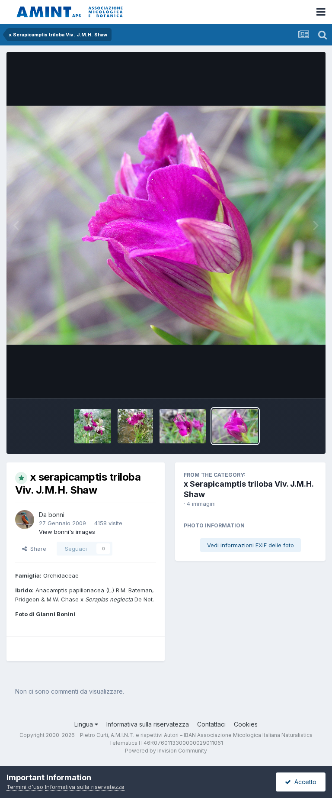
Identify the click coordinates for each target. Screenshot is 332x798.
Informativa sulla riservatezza (147, 724)
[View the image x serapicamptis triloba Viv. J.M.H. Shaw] (92, 426)
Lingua (84, 724)
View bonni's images (67, 531)
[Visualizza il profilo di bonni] (24, 519)
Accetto (303, 781)
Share (36, 548)
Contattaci (211, 724)
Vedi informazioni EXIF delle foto (250, 545)
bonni (56, 514)
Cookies (246, 724)
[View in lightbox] (166, 225)
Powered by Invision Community (166, 750)
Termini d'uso (24, 786)
